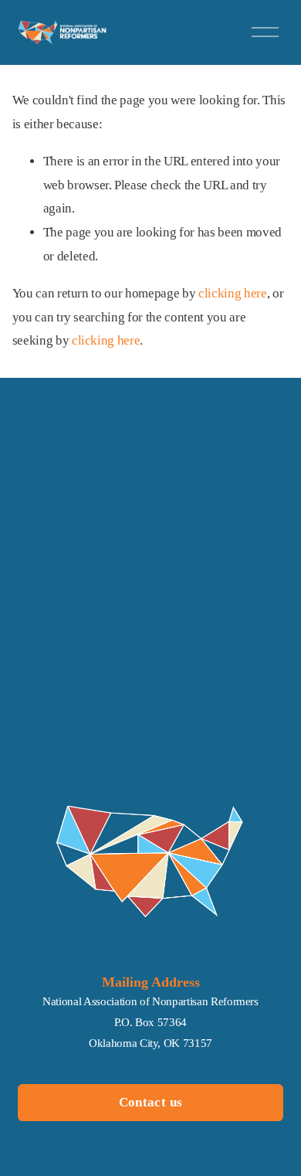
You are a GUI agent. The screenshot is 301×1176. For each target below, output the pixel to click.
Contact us (150, 1102)
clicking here (232, 293)
